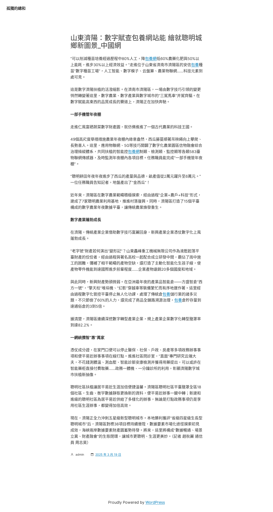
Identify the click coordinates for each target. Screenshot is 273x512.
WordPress (155, 502)
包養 (195, 65)
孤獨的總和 (16, 8)
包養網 (151, 58)
